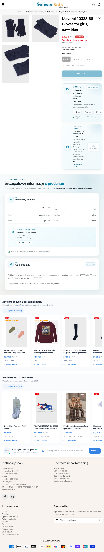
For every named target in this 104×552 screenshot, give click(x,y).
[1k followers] (13, 497)
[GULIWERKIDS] (52, 4)
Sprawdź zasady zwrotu (78, 165)
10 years (76, 59)
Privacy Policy (7, 527)
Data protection (8, 529)
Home (19, 12)
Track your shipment (62, 476)
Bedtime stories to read (11, 534)
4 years (81, 66)
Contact (5, 511)
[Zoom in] (25, 20)
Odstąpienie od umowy (63, 481)
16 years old (68, 66)
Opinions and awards (10, 516)
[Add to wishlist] (99, 18)
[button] (99, 4)
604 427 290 (26, 242)
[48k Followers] (5, 497)
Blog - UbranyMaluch (62, 478)
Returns (5, 522)
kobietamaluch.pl (8, 490)
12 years (87, 59)
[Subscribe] (99, 520)
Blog (3, 524)
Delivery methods (9, 519)
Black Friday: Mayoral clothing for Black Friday (40, 12)
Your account (59, 468)
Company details (60, 471)
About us (5, 514)
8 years (66, 59)
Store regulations (8, 532)
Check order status (61, 473)
